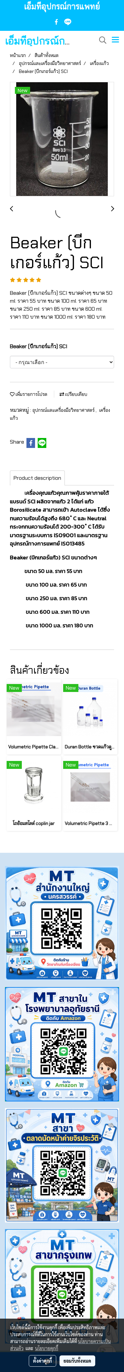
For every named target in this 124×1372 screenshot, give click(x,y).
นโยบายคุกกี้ (46, 1348)
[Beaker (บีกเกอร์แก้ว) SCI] (62, 139)
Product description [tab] (37, 477)
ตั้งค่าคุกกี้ (42, 1361)
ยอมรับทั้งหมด (77, 1361)
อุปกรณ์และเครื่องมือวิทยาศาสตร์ (64, 410)
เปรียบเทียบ (75, 394)
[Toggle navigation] (115, 40)
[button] (100, 40)
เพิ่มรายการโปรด (31, 394)
